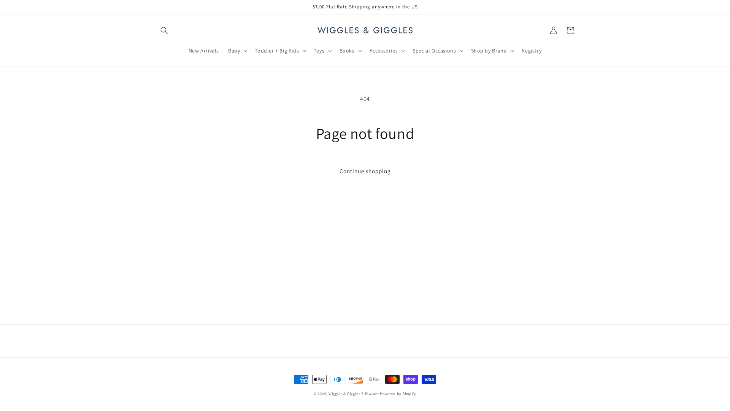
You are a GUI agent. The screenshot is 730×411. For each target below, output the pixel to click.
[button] (164, 30)
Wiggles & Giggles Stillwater (353, 393)
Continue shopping (365, 171)
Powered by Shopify (398, 393)
